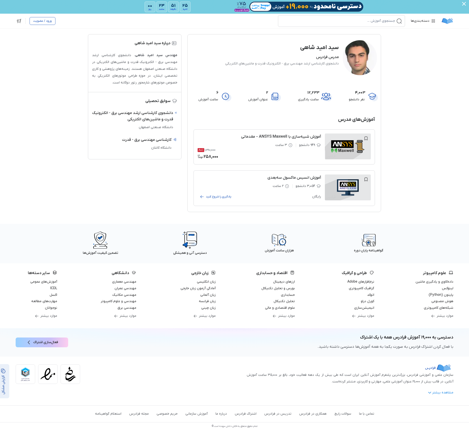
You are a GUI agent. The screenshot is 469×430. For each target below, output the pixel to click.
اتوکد (370, 295)
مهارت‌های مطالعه (44, 301)
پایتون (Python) (441, 295)
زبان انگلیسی (206, 281)
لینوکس (447, 288)
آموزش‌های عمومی (43, 281)
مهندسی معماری (124, 281)
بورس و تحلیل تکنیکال (278, 288)
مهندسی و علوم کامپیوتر (118, 301)
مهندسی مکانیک (124, 295)
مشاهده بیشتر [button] (442, 392)
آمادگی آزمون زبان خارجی (198, 288)
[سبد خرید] (19, 21)
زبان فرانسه (207, 301)
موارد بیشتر (445, 316)
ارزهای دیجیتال (284, 281)
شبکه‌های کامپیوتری (438, 308)
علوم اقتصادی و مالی (280, 308)
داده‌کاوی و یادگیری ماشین (434, 281)
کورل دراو (367, 301)
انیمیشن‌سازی (364, 308)
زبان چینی (208, 308)
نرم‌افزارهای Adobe (360, 281)
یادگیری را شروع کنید (218, 197)
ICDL (53, 288)
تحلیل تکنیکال (284, 301)
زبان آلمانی (208, 295)
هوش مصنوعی (442, 301)
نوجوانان (51, 308)
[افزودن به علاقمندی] (366, 138)
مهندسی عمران (125, 288)
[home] (447, 21)
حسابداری (288, 295)
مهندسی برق (126, 308)
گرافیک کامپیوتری (361, 288)
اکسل (53, 295)
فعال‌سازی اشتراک (45, 342)
